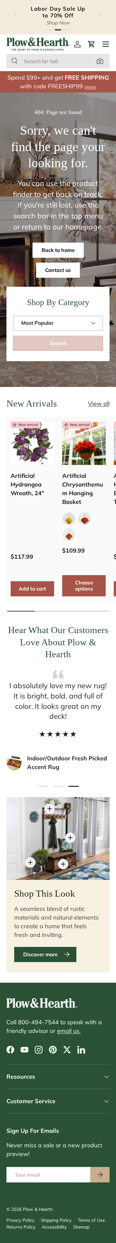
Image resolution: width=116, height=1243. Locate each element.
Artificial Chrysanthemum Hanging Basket (82, 489)
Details (90, 87)
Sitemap (81, 1226)
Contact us (58, 270)
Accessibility (54, 1226)
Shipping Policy (56, 1220)
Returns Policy (20, 1226)
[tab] (50, 29)
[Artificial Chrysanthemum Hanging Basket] (84, 443)
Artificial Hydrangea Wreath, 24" (27, 484)
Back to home (58, 250)
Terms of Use (91, 1220)
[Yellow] (69, 519)
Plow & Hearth (38, 1209)
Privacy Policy (20, 1220)
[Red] (69, 535)
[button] (91, 44)
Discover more (40, 954)
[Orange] (84, 519)
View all (99, 403)
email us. (69, 1031)
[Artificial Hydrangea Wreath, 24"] (32, 443)
